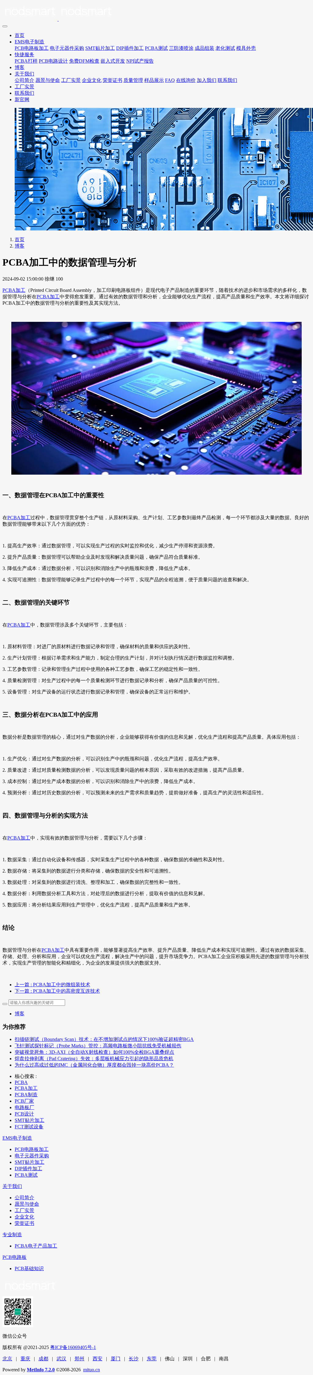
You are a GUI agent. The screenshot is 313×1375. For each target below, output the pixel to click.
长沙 (133, 1358)
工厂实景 (71, 80)
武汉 (61, 1358)
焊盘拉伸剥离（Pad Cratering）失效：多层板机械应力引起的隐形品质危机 (94, 1058)
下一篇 (57, 991)
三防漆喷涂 (181, 48)
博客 (19, 67)
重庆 (25, 1358)
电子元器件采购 (67, 48)
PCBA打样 (26, 61)
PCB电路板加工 (32, 48)
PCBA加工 (13, 290)
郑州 (79, 1358)
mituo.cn (91, 1369)
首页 (19, 35)
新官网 (22, 99)
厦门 (115, 1358)
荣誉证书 (112, 80)
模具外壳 (246, 48)
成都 (43, 1358)
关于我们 (24, 73)
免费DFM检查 (84, 61)
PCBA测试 (156, 48)
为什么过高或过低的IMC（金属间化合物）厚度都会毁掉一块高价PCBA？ (94, 1065)
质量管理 (133, 80)
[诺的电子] (156, 12)
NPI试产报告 (140, 61)
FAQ (170, 80)
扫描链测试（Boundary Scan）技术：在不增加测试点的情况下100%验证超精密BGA (104, 1039)
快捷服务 (24, 54)
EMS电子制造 (29, 41)
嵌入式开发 (113, 61)
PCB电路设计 (53, 61)
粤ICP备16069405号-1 (73, 1347)
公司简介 (24, 80)
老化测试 (225, 48)
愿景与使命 (47, 80)
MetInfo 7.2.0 (41, 1369)
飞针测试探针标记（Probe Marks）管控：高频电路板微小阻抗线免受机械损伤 (98, 1045)
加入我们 (206, 80)
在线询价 (186, 80)
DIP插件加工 (130, 48)
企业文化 (91, 80)
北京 (7, 1358)
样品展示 (154, 80)
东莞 (151, 1358)
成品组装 (204, 48)
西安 (97, 1358)
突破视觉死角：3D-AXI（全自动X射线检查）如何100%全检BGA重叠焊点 (94, 1052)
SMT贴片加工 (100, 48)
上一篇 (52, 984)
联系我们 (227, 80)
